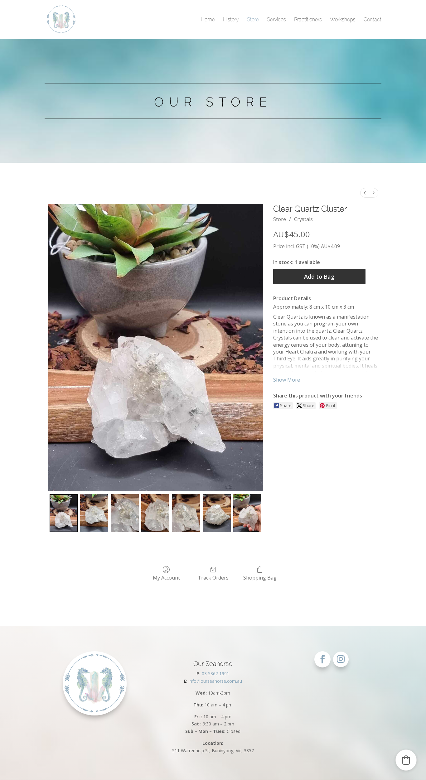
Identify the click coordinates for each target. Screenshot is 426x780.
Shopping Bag (260, 577)
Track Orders (213, 577)
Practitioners (308, 19)
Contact (372, 19)
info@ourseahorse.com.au (213, 681)
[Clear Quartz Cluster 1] (94, 513)
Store (253, 19)
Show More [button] (286, 379)
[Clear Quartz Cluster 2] (125, 513)
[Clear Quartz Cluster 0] (64, 513)
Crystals (303, 219)
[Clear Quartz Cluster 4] (186, 513)
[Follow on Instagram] (341, 659)
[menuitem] (365, 192)
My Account (166, 577)
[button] (406, 760)
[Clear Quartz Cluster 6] (247, 513)
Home (208, 19)
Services (276, 19)
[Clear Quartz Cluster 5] (217, 513)
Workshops (343, 19)
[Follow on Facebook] (322, 659)
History (231, 19)
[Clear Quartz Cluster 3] (155, 513)
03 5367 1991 (215, 673)
